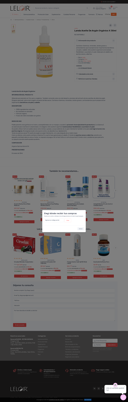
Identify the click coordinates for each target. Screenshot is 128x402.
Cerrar (80, 228)
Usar (67, 220)
